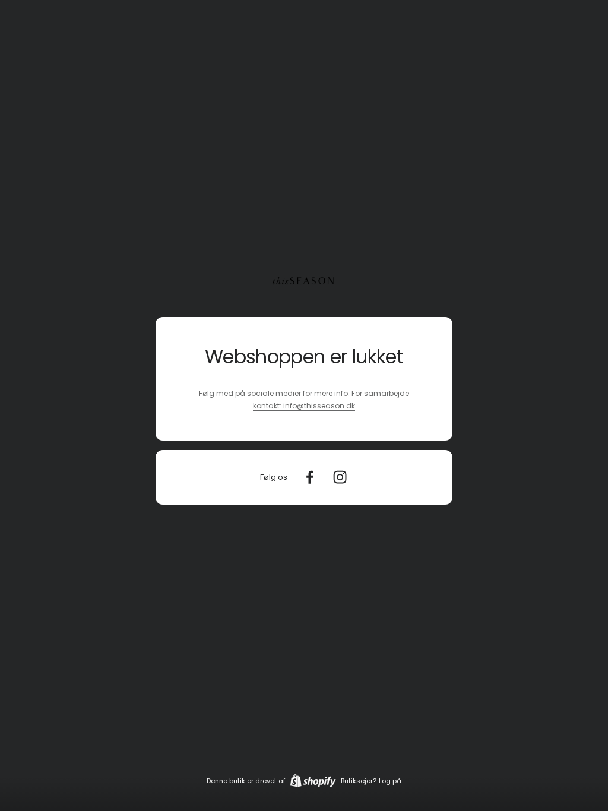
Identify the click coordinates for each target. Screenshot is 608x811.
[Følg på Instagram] (340, 477)
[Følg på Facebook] (310, 477)
